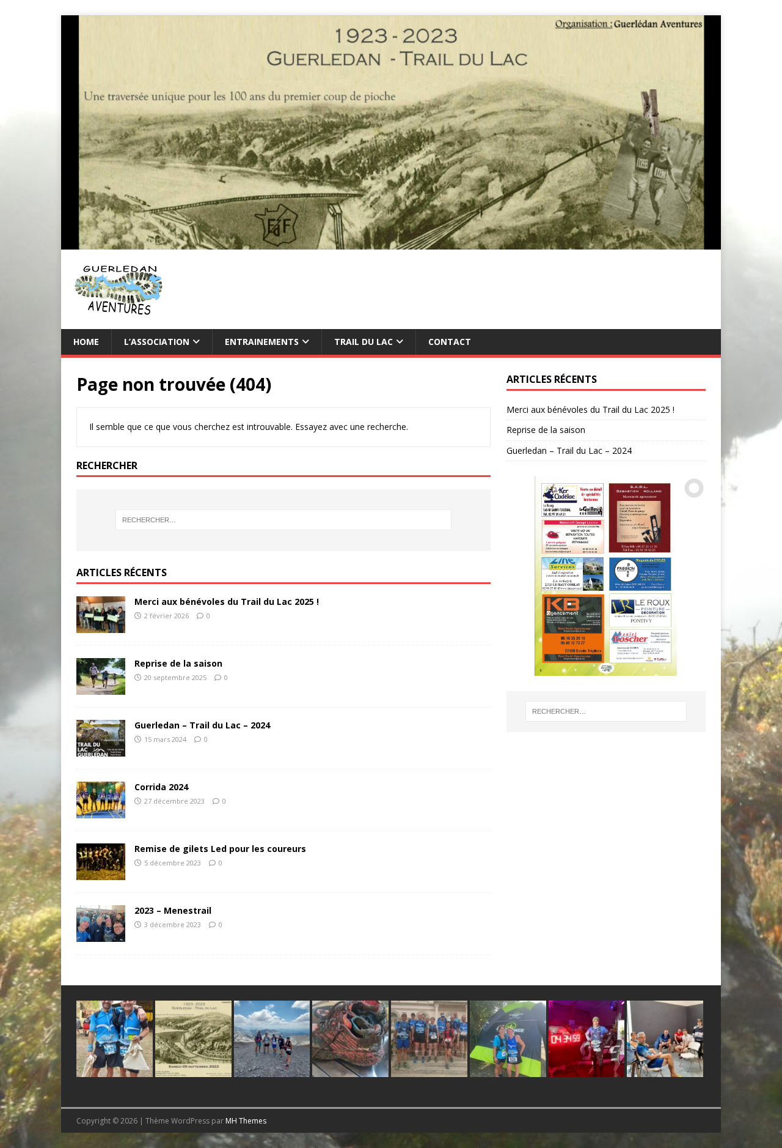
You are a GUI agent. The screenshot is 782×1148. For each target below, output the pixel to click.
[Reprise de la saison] (100, 688)
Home (86, 341)
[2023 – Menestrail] (100, 935)
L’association (156, 341)
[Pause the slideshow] (668, 576)
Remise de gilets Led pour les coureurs (220, 848)
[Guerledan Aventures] (391, 242)
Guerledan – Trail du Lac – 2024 (202, 725)
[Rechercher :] (283, 519)
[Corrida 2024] (100, 811)
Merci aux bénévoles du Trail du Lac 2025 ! (226, 601)
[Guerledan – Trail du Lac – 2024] (100, 749)
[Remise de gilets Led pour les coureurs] (100, 873)
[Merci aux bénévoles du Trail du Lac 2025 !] (100, 626)
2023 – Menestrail (172, 910)
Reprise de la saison (178, 663)
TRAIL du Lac (363, 341)
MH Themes (245, 1121)
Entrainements (262, 341)
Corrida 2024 (161, 787)
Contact (449, 341)
